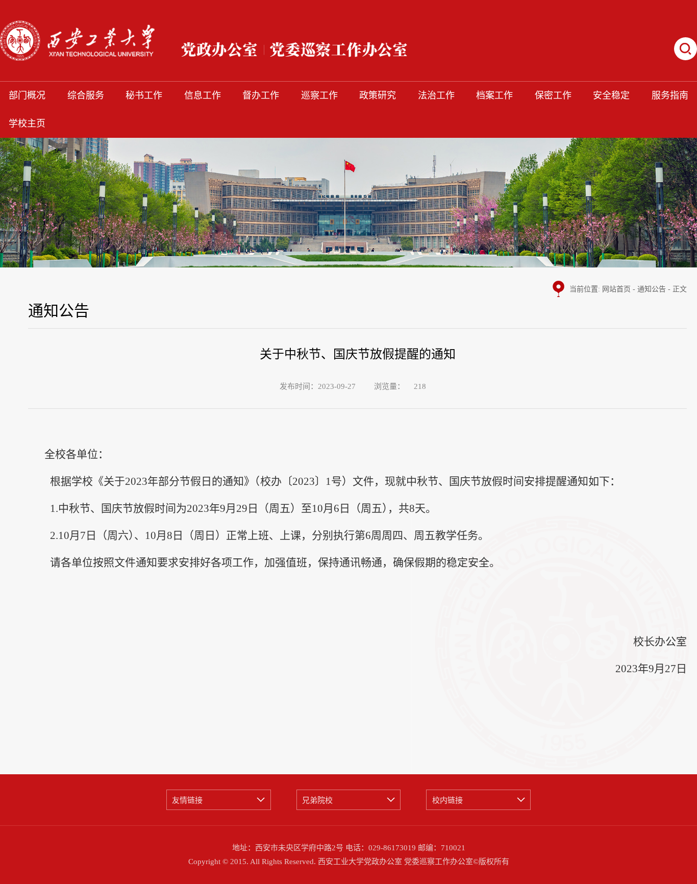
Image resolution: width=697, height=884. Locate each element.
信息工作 (202, 95)
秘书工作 (144, 95)
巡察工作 (319, 95)
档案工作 (494, 95)
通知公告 (651, 289)
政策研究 (377, 95)
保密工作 (553, 95)
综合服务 (85, 95)
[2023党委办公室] (247, 40)
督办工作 (260, 95)
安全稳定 (611, 95)
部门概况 (27, 95)
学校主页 (27, 123)
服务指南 (670, 95)
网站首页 (616, 289)
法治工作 (436, 95)
